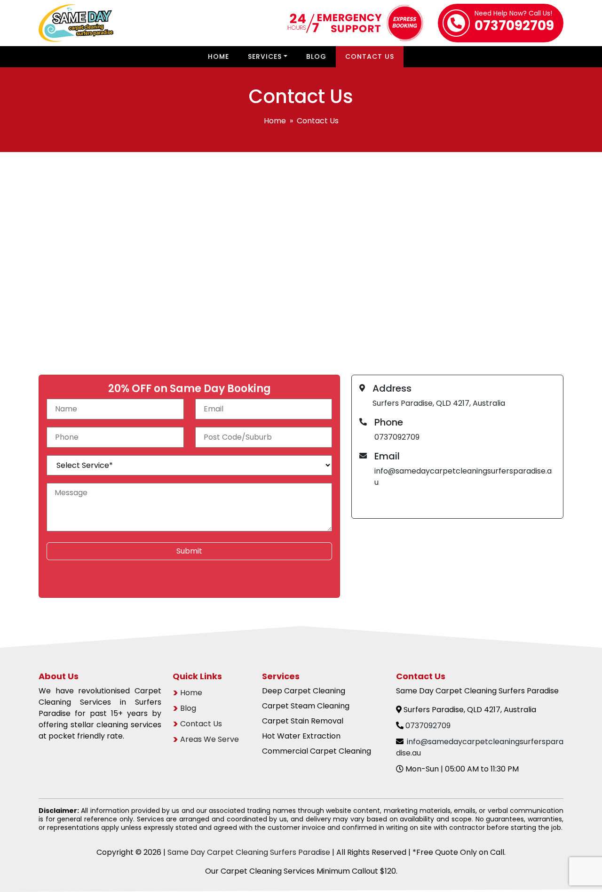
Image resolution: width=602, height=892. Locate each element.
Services (265, 56)
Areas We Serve (209, 739)
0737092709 (514, 22)
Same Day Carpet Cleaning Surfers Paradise (248, 852)
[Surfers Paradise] (301, 270)
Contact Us (369, 56)
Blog (316, 56)
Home (218, 56)
